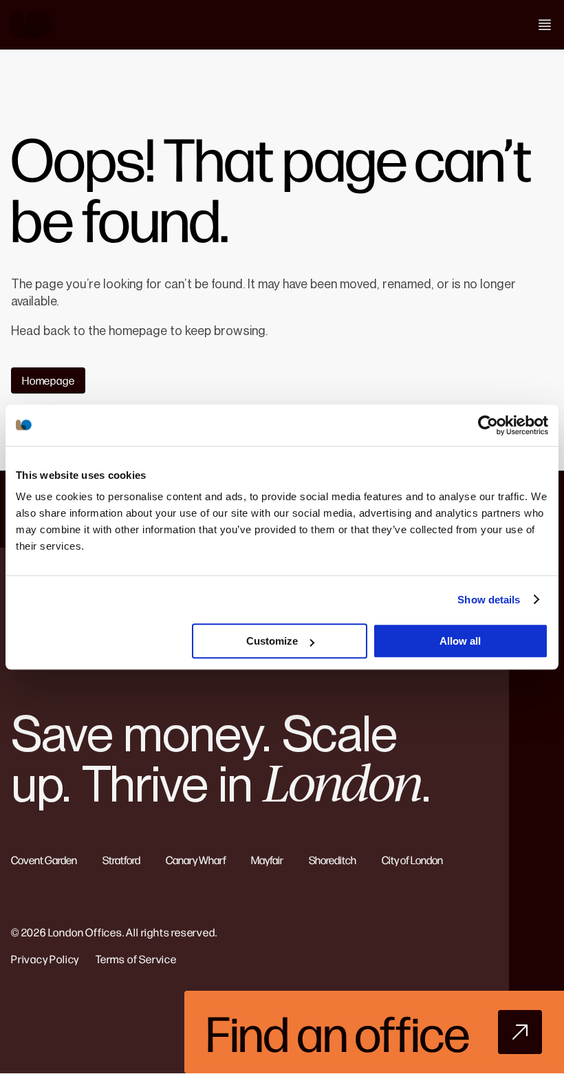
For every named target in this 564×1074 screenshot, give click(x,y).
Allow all (460, 641)
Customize (272, 641)
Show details (488, 599)
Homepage (48, 380)
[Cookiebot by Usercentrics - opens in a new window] (488, 425)
